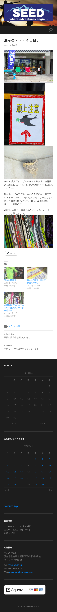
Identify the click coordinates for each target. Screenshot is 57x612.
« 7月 (14, 423)
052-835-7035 (15, 565)
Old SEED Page (11, 506)
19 (14, 478)
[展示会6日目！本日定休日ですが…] (37, 273)
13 (21, 472)
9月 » (42, 423)
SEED (28, 606)
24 (49, 478)
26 (14, 484)
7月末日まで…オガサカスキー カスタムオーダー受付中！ (14, 308)
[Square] (25, 593)
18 (7, 478)
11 (7, 472)
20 (21, 478)
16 (42, 472)
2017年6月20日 (10, 45)
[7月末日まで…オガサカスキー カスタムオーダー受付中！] (14, 298)
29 (35, 484)
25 (7, 484)
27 (21, 484)
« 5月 (7, 490)
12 (14, 472)
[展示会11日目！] (14, 273)
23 (42, 478)
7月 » (50, 490)
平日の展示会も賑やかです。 (17, 336)
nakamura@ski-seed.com (21, 571)
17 (49, 472)
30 (42, 484)
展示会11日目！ (11, 280)
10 (49, 465)
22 (35, 478)
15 (35, 472)
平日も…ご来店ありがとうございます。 (22, 347)
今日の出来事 (14, 326)
